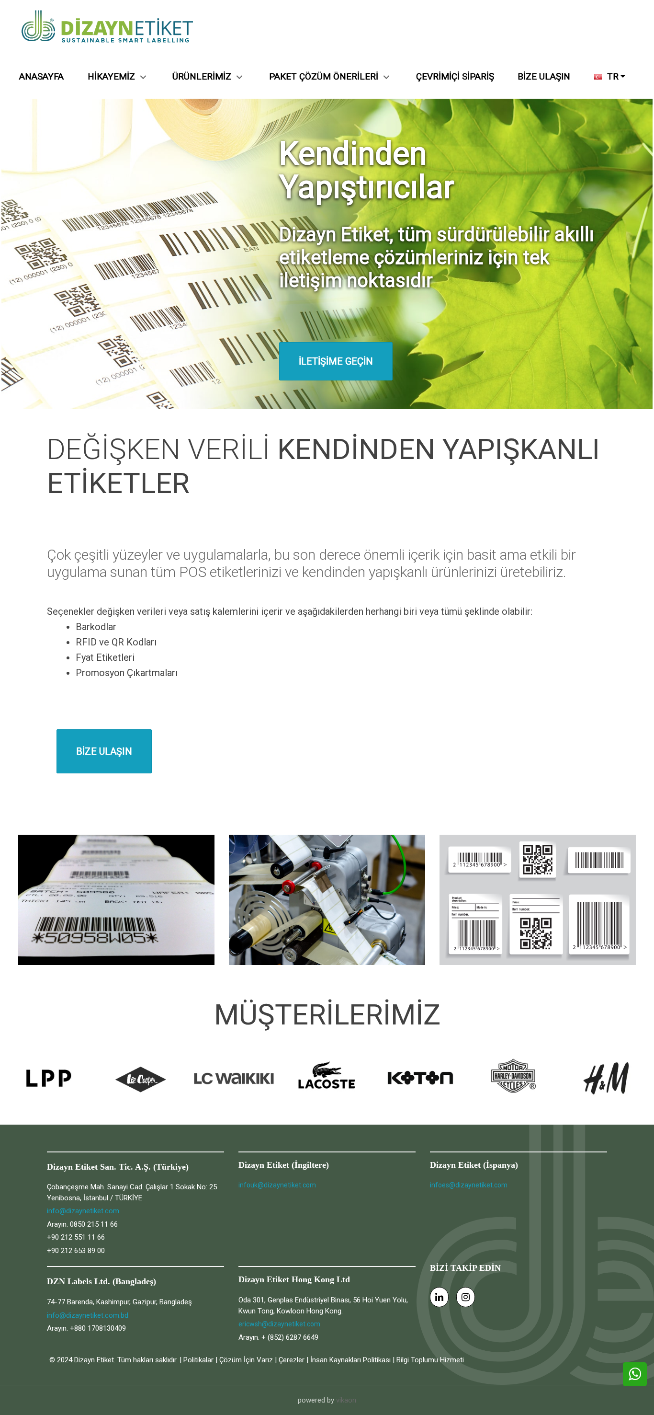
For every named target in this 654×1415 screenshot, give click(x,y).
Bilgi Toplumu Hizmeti (430, 1360)
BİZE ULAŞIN (544, 76)
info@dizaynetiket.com (83, 1211)
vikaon (346, 1400)
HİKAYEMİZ (111, 76)
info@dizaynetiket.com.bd (87, 1315)
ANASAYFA (41, 76)
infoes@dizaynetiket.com (468, 1185)
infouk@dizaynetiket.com (277, 1185)
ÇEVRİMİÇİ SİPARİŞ (455, 76)
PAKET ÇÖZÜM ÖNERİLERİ (323, 76)
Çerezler (291, 1360)
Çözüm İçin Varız (246, 1360)
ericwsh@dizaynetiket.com (279, 1324)
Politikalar (198, 1360)
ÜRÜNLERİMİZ (201, 76)
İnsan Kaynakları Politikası (350, 1360)
